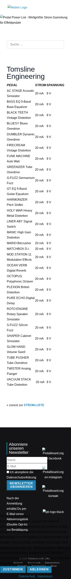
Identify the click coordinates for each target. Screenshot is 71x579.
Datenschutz (27, 576)
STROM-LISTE (34, 405)
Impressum (45, 576)
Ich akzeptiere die (21, 475)
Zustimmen (13, 569)
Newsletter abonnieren (21, 485)
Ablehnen (39, 569)
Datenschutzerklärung (21, 477)
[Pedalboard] (17, 7)
